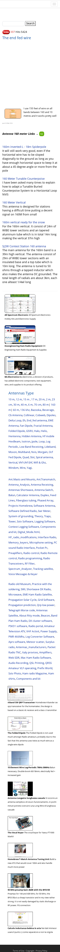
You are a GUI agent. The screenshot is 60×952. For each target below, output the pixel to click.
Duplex (44, 495)
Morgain (43, 452)
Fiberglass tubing (26, 500)
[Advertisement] (30, 71)
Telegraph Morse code (21, 610)
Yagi (29, 468)
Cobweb (40, 415)
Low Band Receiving (31, 446)
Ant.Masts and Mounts (21, 479)
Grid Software (46, 599)
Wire (23, 468)
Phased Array (45, 500)
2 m (48, 399)
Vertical (12, 462)
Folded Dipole (16, 431)
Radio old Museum (19, 584)
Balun (11, 495)
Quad (25, 457)
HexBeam (14, 441)
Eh (24, 420)
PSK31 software (17, 626)
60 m (16, 410)
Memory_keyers (18, 542)
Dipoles (51, 415)
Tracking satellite (43, 569)
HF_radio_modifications (22, 537)
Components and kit (28, 678)
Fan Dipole (26, 425)
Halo (37, 431)
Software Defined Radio (22, 511)
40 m (24, 404)
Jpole (35, 441)
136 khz (25, 410)
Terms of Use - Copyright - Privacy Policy (30, 950)
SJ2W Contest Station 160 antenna (24, 246)
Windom (13, 468)
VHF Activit (32, 631)
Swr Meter (44, 511)
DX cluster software (40, 621)
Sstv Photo (14, 673)
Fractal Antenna (43, 425)
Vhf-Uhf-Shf (25, 462)
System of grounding (20, 516)
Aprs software (16, 642)
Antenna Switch (43, 490)
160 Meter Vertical (14, 202)
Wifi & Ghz (40, 462)
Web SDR (14, 657)
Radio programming (30, 558)
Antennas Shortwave (20, 490)
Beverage (48, 410)
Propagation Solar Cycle (22, 599)
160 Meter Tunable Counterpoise (23, 178)
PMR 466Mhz (16, 636)
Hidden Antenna (31, 436)
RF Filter (30, 563)
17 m (34, 399)
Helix (44, 431)
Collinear (29, 415)
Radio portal (35, 626)
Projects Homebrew (20, 505)
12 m (19, 399)
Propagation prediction (22, 605)
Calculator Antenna (27, 495)
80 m (46, 404)
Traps (47, 516)
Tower (12, 521)
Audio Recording (18, 663)
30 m (16, 404)
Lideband (50, 446)
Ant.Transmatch (45, 479)
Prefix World (44, 668)
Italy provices (30, 652)
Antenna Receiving (42, 484)
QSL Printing (36, 663)
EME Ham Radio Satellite (37, 594)
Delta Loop (14, 420)
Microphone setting (41, 542)
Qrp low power (46, 605)
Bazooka (36, 410)
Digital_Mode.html (29, 532)
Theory (38, 516)
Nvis (33, 452)
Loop (42, 441)
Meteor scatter (35, 642)
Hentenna (14, 436)
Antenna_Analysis (19, 484)
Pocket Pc (42, 548)
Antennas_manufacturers (31, 647)
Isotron (26, 441)
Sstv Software (25, 521)
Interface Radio (47, 537)
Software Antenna (44, 505)
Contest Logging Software (23, 526)
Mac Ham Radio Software (36, 657)
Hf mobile (48, 436)
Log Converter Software (40, 636)
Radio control (31, 553)
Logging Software (44, 521)
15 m (26, 399)
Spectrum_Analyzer (20, 569)
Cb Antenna (15, 415)
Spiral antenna (44, 457)
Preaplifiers (15, 553)
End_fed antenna (37, 420)
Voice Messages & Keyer (23, 574)
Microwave (15, 594)
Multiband (24, 452)
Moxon (12, 452)
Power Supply (48, 631)
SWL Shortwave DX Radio (36, 589)
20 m (42, 399)
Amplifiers (45, 652)
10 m (11, 399)
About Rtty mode (29, 615)
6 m (30, 404)
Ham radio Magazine (34, 673)
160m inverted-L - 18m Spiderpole (24, 147)
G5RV (29, 431)
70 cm (37, 404)
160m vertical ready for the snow (23, 222)
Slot (32, 457)
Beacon (45, 615)
